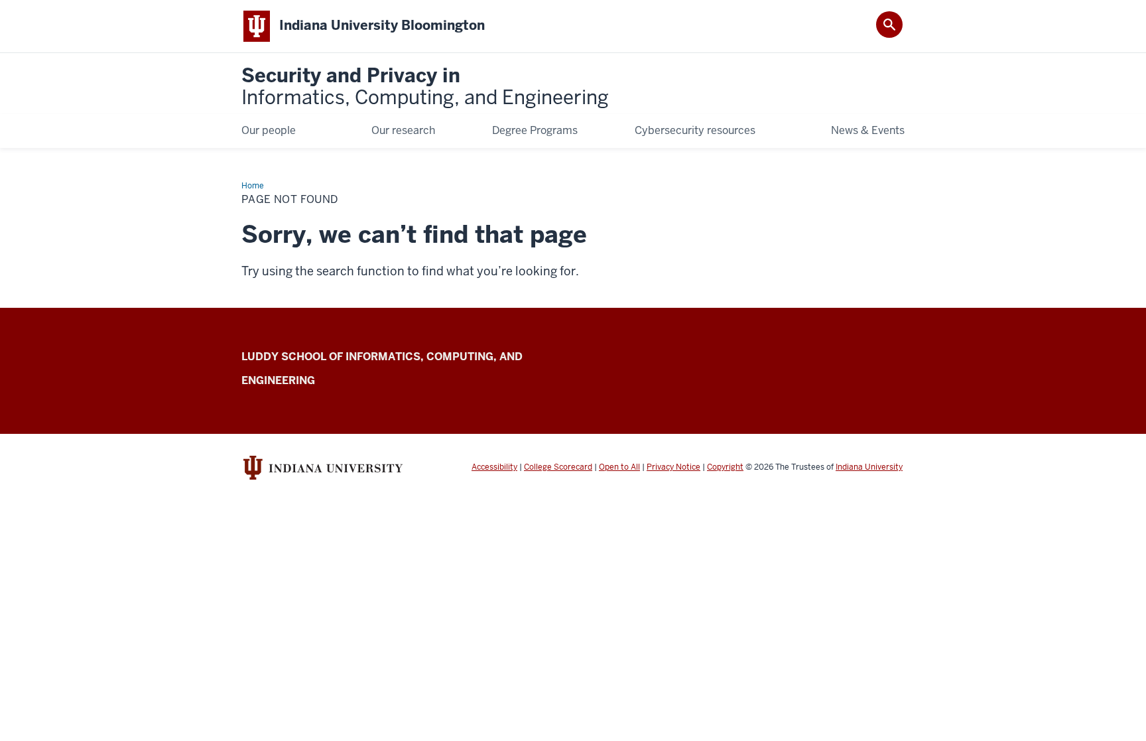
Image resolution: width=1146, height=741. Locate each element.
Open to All (619, 467)
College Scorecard (558, 467)
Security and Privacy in (425, 87)
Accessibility (494, 467)
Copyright (725, 467)
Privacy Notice (673, 467)
